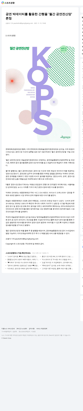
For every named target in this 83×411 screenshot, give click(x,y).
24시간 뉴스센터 (21, 328)
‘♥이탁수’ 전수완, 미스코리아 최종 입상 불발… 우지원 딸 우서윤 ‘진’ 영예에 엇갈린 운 (23, 262)
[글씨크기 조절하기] (68, 28)
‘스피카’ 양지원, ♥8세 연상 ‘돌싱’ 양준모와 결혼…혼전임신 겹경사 (23, 256)
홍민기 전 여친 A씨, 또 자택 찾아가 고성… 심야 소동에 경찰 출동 (57, 256)
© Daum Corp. (6, 338)
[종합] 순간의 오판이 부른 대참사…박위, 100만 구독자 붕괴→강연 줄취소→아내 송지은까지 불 (23, 259)
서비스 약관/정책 (41, 328)
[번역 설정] (64, 28)
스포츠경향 (9, 3)
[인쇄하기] (72, 28)
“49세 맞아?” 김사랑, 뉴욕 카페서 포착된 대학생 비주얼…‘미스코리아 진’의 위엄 (57, 265)
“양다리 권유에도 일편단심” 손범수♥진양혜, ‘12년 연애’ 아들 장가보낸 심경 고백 (23, 265)
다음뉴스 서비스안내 (8, 328)
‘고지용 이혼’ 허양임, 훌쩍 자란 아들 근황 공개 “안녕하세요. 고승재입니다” (57, 268)
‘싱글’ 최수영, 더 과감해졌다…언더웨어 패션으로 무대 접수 (57, 262)
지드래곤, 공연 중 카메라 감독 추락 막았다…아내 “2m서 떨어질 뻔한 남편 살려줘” (23, 268)
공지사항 (32, 328)
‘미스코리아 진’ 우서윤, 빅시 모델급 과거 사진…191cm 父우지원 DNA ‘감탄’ (57, 259)
